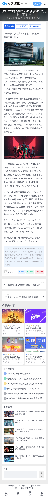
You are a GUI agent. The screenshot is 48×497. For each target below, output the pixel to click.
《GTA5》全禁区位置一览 (19, 373)
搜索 (5, 469)
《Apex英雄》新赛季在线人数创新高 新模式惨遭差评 (29, 448)
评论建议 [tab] (36, 26)
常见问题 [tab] (23, 26)
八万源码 (23, 486)
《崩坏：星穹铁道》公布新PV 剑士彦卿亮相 (29, 421)
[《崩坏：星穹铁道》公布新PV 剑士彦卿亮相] (9, 422)
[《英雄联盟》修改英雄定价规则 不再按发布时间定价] (9, 414)
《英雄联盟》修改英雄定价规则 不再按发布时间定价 (29, 412)
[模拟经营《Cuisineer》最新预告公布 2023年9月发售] (9, 431)
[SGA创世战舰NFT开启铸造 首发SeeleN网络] (9, 458)
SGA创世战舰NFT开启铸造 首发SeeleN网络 (29, 457)
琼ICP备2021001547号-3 (24, 488)
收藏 (31, 272)
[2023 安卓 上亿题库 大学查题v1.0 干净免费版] (36, 344)
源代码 (29, 354)
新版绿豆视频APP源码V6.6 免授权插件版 (25, 393)
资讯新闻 (27, 18)
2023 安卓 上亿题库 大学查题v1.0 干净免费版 (35, 358)
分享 (22, 272)
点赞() (40, 272)
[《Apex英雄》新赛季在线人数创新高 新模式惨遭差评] (9, 449)
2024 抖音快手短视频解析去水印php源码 (26, 383)
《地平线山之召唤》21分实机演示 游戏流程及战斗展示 (29, 439)
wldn (10, 271)
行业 (22, 18)
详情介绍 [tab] (10, 26)
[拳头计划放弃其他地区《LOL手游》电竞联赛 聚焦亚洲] (36, 316)
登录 (38, 4)
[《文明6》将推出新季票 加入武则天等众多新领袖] (13, 316)
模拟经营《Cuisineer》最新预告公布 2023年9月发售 (29, 430)
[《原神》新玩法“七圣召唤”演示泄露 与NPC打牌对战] (13, 344)
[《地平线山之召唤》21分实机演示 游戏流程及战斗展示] (9, 440)
